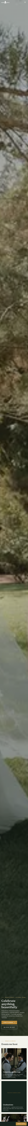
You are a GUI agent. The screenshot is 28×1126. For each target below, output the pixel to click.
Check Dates (21, 1123)
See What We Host (9, 1027)
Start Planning (8, 1022)
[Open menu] (25, 2)
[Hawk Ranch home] (5, 2)
